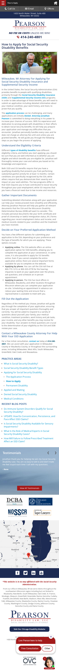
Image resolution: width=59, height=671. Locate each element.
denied (27, 115)
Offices (50, 9)
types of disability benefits (23, 150)
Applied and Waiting (14, 389)
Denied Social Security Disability (20, 394)
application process (15, 113)
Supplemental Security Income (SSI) (29, 97)
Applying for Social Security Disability (23, 372)
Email (31, 9)
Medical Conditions (14, 398)
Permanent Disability (17, 385)
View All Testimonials (29, 488)
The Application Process (18, 376)
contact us (34, 341)
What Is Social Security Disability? (21, 363)
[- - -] (3, 3)
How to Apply (13, 381)
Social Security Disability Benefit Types (23, 368)
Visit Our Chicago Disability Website (29, 629)
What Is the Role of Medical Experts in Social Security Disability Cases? (26, 432)
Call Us (11, 9)
